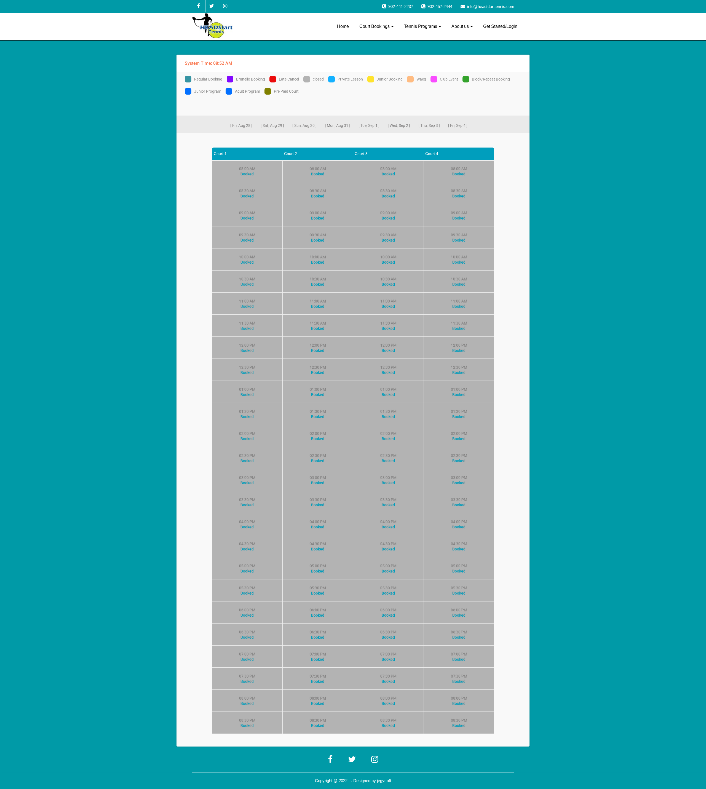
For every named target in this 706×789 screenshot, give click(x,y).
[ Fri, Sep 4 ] (457, 125)
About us (460, 26)
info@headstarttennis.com (490, 6)
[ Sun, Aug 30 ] (304, 125)
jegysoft (384, 780)
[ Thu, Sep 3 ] (429, 125)
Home (343, 26)
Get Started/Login (500, 26)
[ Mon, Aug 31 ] (337, 125)
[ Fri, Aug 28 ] (241, 125)
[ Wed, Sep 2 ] (399, 125)
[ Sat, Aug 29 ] (272, 125)
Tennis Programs (421, 26)
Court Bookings (375, 26)
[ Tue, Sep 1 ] (369, 125)
